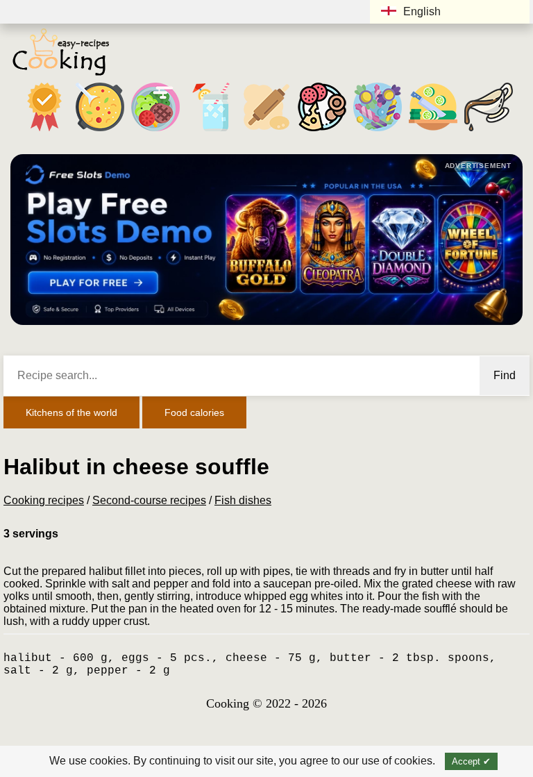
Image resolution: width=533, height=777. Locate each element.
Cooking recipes (43, 500)
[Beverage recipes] (211, 131)
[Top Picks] (44, 131)
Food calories (194, 412)
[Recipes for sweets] (377, 131)
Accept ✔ (471, 761)
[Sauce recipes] (488, 131)
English (422, 11)
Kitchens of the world (71, 412)
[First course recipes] (100, 131)
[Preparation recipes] (433, 131)
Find (504, 375)
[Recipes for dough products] (266, 131)
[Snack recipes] (322, 131)
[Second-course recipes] (155, 131)
